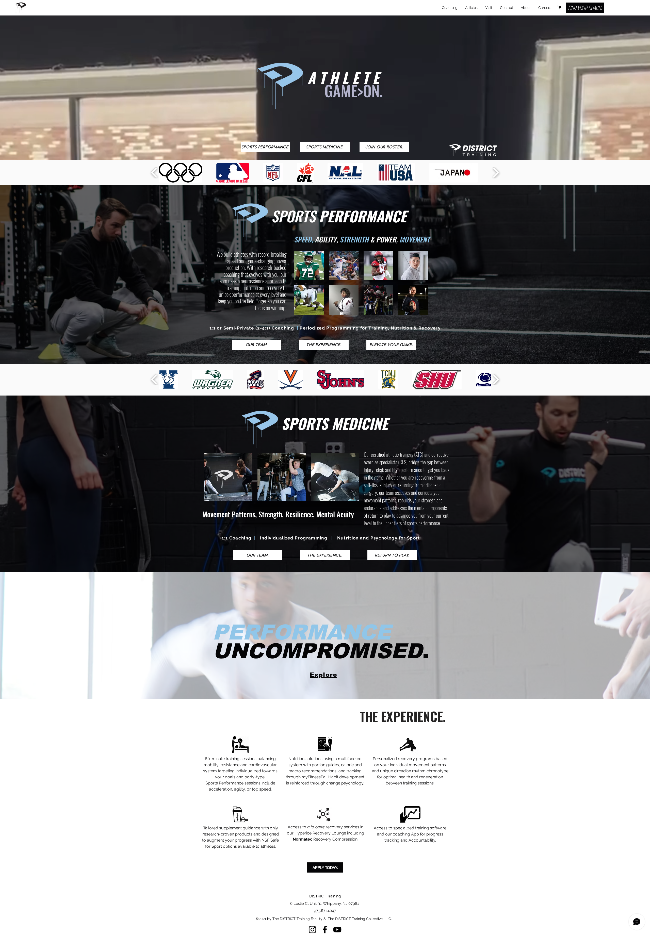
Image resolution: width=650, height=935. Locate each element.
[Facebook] (325, 929)
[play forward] (495, 173)
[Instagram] (312, 929)
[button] (180, 173)
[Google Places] (559, 7)
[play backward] (154, 173)
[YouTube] (337, 929)
